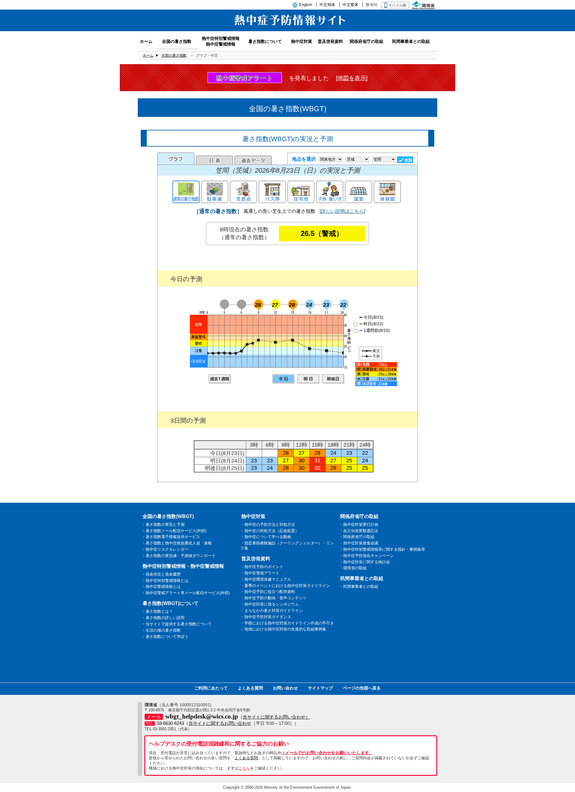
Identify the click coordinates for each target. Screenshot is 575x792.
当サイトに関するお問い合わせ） (276, 716)
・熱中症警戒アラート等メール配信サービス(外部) (186, 593)
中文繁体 (350, 4)
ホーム (148, 55)
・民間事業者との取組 (358, 586)
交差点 (243, 191)
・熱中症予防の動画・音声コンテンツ (273, 598)
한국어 (371, 4)
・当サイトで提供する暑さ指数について (177, 624)
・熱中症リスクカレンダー (165, 549)
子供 (330, 191)
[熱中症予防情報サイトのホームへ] (287, 27)
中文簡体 (327, 4)
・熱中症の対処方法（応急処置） (269, 530)
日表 (214, 160)
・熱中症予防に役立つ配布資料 (267, 591)
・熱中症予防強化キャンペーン (366, 555)
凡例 (376, 374)
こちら (244, 768)
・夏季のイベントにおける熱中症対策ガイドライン (285, 585)
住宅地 (301, 191)
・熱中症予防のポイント (261, 566)
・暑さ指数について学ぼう (165, 636)
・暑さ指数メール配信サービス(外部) (174, 530)
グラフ (175, 159)
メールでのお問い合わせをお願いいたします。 (329, 752)
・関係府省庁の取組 (356, 536)
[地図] (405, 159)
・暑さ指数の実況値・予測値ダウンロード (179, 555)
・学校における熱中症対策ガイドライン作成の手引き (287, 623)
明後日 (333, 378)
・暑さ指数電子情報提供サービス (171, 536)
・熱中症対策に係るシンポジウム (269, 604)
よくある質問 (250, 688)
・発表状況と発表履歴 (161, 574)
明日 (308, 378)
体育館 (387, 191)
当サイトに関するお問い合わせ (219, 723)
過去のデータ (253, 160)
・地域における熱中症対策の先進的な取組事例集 (283, 629)
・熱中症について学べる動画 (265, 536)
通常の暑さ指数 (186, 191)
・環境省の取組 (353, 568)
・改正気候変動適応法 (358, 530)
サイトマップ (320, 688)
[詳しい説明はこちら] (342, 211)
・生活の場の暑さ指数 (161, 630)
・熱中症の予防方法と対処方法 (267, 524)
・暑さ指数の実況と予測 (163, 524)
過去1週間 (220, 378)
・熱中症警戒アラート (259, 573)
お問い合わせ (285, 688)
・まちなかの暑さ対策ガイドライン (271, 610)
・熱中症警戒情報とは (161, 586)
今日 (283, 378)
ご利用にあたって (211, 688)
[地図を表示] (351, 78)
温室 (358, 191)
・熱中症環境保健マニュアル (265, 579)
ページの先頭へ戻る (362, 688)
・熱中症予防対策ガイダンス (265, 617)
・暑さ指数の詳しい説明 (163, 617)
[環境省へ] (423, 4)
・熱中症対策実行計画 (358, 524)
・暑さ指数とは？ (157, 611)
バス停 (272, 191)
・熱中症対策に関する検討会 (364, 562)
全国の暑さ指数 (174, 55)
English (305, 4)
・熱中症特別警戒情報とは (165, 580)
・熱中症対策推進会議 (358, 543)
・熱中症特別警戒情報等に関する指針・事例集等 (382, 549)
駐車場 (215, 191)
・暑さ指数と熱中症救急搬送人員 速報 (177, 543)
